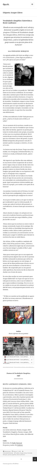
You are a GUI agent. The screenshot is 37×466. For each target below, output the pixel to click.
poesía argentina (12, 454)
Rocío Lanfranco (21, 454)
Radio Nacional (17, 443)
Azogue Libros (23, 453)
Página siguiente (35, 459)
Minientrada (7, 451)
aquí (18, 375)
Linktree (20, 445)
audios (17, 453)
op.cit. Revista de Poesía (8, 366)
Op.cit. (6, 4)
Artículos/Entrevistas (8, 453)
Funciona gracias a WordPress (10, 463)
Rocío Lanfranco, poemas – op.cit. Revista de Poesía (25, 366)
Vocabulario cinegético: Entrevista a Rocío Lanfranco (17, 22)
